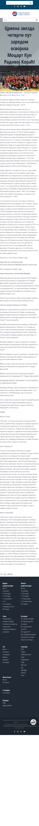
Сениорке (24, 591)
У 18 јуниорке (25, 599)
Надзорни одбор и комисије (9, 630)
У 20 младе (25, 594)
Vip (22, 668)
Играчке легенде (27, 640)
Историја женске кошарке (27, 622)
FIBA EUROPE (7, 706)
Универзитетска (8, 607)
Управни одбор (8, 621)
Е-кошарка (6, 693)
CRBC (23, 662)
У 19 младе (25, 596)
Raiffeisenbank (26, 655)
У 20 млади (6, 594)
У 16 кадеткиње (26, 601)
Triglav (23, 652)
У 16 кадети (7, 604)
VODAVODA (25, 660)
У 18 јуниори (7, 599)
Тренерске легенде (27, 637)
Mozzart (24, 665)
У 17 (4, 601)
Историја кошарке (27, 619)
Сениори (6, 591)
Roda (22, 657)
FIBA (4, 703)
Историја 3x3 (25, 632)
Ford (22, 675)
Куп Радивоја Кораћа (28, 634)
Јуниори (5, 660)
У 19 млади (6, 596)
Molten (23, 673)
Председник (7, 619)
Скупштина (7, 627)
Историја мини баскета (26, 628)
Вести (5, 588)
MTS (22, 649)
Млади (5, 657)
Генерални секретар (10, 624)
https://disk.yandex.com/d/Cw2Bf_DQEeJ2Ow (15, 274)
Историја (6, 609)
